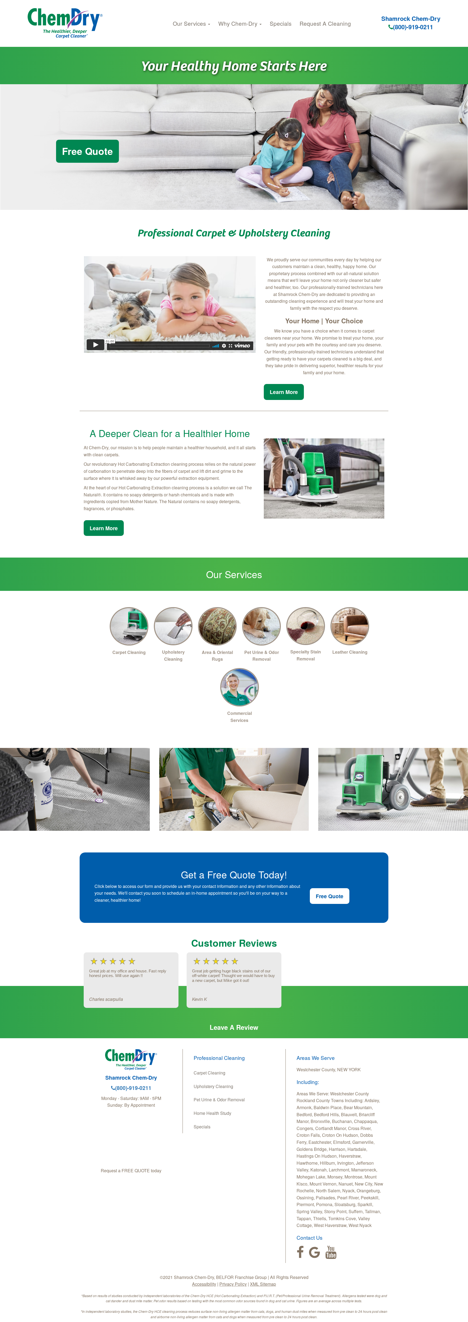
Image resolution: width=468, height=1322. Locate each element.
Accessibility (204, 1284)
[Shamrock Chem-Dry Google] (314, 1252)
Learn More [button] (284, 392)
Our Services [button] (190, 23)
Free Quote (87, 151)
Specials (280, 23)
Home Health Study (212, 1113)
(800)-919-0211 (413, 26)
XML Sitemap (263, 1284)
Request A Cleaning (325, 23)
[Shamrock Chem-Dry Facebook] (300, 1252)
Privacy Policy (233, 1284)
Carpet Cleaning (209, 1073)
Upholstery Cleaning (213, 1086)
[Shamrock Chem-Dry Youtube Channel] (330, 1252)
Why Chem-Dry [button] (238, 23)
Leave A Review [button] (234, 1027)
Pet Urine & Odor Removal (219, 1099)
